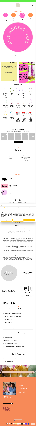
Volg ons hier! (18, 142)
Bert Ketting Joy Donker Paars (24, 94)
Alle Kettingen (6, 19)
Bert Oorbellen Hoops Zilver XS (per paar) (18, 119)
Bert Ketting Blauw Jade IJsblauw (5, 94)
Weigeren (6, 220)
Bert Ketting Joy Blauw (12, 118)
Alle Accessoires (18, 55)
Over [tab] (30, 207)
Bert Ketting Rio (30, 94)
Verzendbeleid (21, 385)
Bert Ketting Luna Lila (18, 94)
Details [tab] (18, 207)
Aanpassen (17, 220)
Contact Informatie (22, 392)
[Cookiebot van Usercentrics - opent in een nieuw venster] (31, 205)
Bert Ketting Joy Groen (12, 94)
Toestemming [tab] (6, 207)
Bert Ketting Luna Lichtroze (18, 106)
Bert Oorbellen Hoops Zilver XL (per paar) (30, 119)
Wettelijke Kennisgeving (22, 391)
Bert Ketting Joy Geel (5, 118)
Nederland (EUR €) (18, 420)
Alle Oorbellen (31, 19)
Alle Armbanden (22, 20)
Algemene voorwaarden (23, 388)
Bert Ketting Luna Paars (12, 106)
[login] (31, 5)
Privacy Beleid (21, 389)
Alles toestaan (29, 220)
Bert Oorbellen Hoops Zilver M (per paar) (24, 119)
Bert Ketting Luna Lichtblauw (5, 106)
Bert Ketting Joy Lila (30, 106)
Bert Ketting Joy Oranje (24, 106)
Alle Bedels (13, 19)
